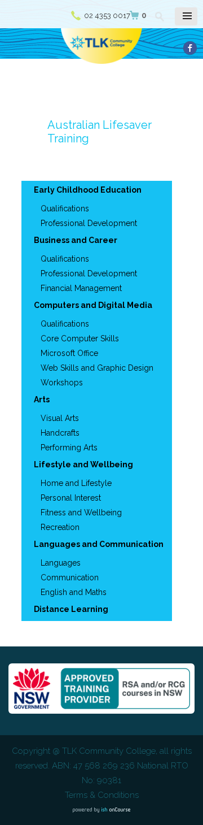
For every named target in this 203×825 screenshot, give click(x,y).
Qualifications (65, 208)
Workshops (62, 382)
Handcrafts (60, 432)
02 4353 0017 (107, 15)
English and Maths (74, 592)
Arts (42, 399)
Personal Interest (71, 497)
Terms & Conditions (102, 795)
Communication (70, 577)
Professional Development (89, 223)
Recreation (60, 527)
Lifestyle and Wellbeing (83, 464)
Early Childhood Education (88, 189)
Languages (61, 562)
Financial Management (81, 288)
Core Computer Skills (80, 338)
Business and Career (75, 240)
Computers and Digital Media (93, 305)
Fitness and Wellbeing (81, 512)
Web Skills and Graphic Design (97, 367)
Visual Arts (60, 418)
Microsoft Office (69, 353)
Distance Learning (71, 609)
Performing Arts (69, 447)
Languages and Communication (99, 544)
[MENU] (186, 16)
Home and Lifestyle (76, 483)
